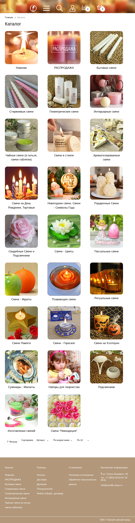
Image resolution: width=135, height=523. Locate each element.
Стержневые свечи (21, 111)
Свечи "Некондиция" (64, 430)
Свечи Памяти (21, 343)
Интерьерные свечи (106, 111)
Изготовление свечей (21, 430)
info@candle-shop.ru (111, 485)
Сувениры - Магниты (21, 387)
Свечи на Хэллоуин (106, 343)
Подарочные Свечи (106, 203)
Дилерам (42, 484)
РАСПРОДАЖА (64, 67)
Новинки (21, 67)
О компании (75, 467)
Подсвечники (106, 387)
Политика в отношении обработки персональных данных (82, 479)
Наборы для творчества (64, 387)
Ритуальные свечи (106, 298)
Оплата (41, 475)
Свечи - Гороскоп (64, 343)
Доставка (42, 479)
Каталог (9, 467)
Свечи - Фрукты (21, 299)
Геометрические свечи (64, 111)
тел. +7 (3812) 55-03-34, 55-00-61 (114, 479)
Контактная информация (114, 467)
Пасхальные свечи (106, 251)
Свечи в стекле (64, 155)
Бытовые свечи (106, 67)
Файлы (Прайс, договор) (50, 493)
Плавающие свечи (64, 299)
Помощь (41, 467)
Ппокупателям (45, 488)
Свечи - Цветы (64, 251)
